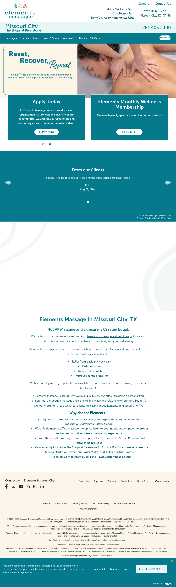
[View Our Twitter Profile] (13, 486)
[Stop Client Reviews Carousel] (88, 202)
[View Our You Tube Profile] (21, 486)
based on (154, 218)
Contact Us (163, 3)
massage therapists (80, 428)
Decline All (98, 569)
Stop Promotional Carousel (82, 144)
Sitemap (45, 503)
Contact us (98, 383)
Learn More (129, 132)
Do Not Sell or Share (124, 503)
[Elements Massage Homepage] (22, 11)
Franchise (84, 481)
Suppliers (98, 481)
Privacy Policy (80, 503)
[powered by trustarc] (167, 583)
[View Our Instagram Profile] (35, 486)
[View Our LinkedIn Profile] (42, 486)
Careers (143, 3)
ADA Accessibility (100, 503)
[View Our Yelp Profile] (28, 486)
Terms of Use (61, 503)
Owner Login (162, 481)
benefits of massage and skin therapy (109, 336)
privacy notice (10, 569)
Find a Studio (143, 481)
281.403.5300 (156, 27)
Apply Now (46, 132)
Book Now (165, 38)
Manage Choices (120, 569)
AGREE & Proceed (152, 569)
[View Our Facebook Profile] (6, 486)
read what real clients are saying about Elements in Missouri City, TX (100, 405)
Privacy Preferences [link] (88, 509)
